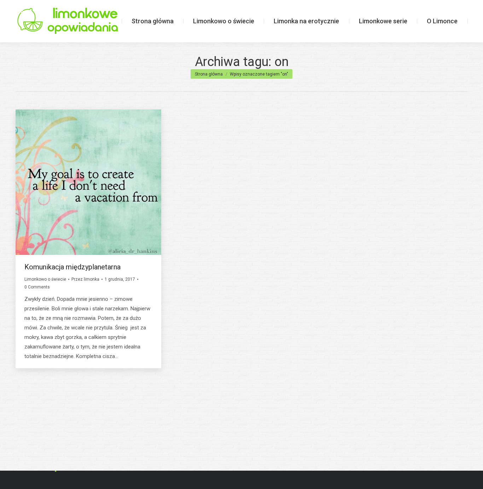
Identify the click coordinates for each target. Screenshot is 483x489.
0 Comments (37, 287)
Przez (85, 279)
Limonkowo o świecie (45, 279)
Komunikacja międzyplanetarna (72, 267)
